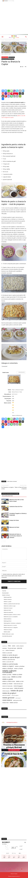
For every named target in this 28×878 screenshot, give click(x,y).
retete (3, 650)
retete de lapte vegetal (7, 688)
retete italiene (7, 700)
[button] (2, 37)
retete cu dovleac (19, 666)
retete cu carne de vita (8, 659)
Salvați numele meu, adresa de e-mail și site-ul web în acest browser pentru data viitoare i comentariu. (13, 576)
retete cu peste (7, 679)
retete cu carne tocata (10, 664)
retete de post (16, 690)
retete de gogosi (18, 686)
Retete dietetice (7, 619)
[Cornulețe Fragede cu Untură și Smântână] (5, 515)
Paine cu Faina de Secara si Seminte (21, 488)
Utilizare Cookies (14, 873)
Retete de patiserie (8, 612)
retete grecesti (8, 697)
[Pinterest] (14, 869)
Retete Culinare (8, 40)
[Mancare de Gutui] (5, 528)
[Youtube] (21, 869)
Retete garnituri (7, 621)
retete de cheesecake (7, 686)
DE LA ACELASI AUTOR (7, 495)
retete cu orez (16, 677)
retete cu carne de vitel (7, 661)
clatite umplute (20, 646)
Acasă (2, 40)
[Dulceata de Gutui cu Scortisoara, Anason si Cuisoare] (5, 535)
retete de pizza (5, 691)
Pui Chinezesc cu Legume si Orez (7, 488)
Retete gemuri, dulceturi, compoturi (12, 623)
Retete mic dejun (8, 629)
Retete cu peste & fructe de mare (12, 603)
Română (6, 0)
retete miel (5, 702)
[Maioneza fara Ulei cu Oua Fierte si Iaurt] (5, 501)
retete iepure (18, 698)
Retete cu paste (16, 40)
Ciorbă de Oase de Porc (15, 506)
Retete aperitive (7, 597)
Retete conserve (7, 599)
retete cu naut (6, 677)
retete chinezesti (9, 650)
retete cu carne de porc (10, 655)
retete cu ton (20, 681)
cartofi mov (4, 646)
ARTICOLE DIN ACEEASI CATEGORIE (10, 493)
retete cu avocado (7, 653)
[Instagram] (10, 869)
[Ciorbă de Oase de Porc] (5, 508)
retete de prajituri (9, 693)
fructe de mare (12, 648)
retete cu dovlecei (7, 668)
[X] (17, 869)
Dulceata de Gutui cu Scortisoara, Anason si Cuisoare (15, 535)
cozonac (4, 648)
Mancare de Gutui (14, 527)
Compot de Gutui (14, 520)
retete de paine (18, 688)
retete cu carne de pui (11, 657)
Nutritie (4, 590)
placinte (19, 648)
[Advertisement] (14, 20)
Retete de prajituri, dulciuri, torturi (8, 59)
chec (9, 646)
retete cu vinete (7, 683)
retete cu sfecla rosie (8, 681)
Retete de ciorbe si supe (9, 606)
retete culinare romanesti (12, 481)
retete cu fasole (18, 668)
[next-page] (5, 541)
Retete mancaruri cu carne (10, 625)
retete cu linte (6, 674)
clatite (13, 646)
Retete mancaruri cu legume (11, 627)
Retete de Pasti (7, 610)
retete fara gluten (14, 695)
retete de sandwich (6, 695)
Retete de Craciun (8, 608)
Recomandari (5, 593)
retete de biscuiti (18, 683)
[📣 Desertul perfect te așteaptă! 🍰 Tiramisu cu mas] (14, 738)
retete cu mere (17, 674)
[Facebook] (6, 869)
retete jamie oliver (17, 700)
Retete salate (7, 631)
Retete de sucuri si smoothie (11, 616)
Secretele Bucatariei (7, 636)
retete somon (14, 702)
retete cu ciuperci (8, 666)
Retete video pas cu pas (8, 634)
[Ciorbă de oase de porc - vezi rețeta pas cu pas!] (14, 764)
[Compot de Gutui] (5, 522)
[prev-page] (2, 541)
